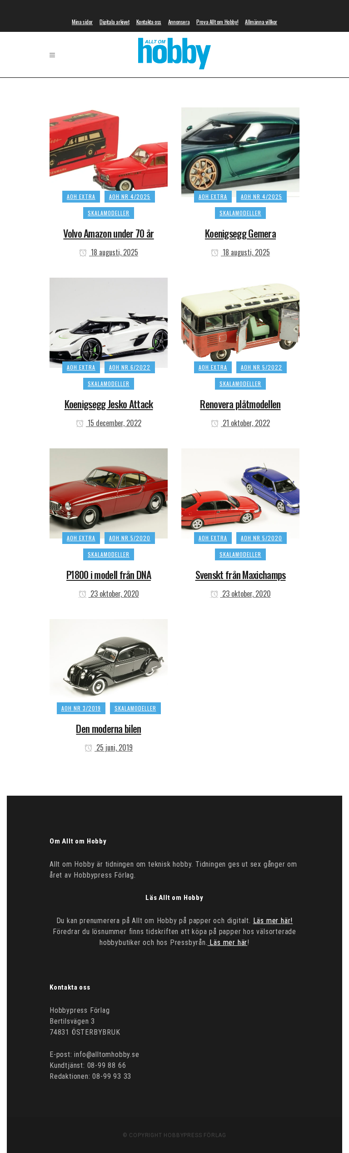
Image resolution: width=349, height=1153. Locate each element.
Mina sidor (82, 21)
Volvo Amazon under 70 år (108, 233)
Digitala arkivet (115, 21)
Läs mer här (228, 942)
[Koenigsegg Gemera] (240, 150)
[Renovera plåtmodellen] (240, 321)
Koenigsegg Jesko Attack (109, 403)
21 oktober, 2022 (245, 422)
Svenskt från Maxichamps (240, 574)
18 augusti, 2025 (113, 252)
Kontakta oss (148, 21)
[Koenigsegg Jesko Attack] (109, 321)
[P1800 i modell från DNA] (109, 492)
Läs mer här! (273, 920)
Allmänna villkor (261, 21)
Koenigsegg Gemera (240, 233)
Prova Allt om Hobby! (217, 21)
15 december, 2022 (113, 422)
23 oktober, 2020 (114, 593)
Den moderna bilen (108, 728)
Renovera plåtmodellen (240, 403)
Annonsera (178, 21)
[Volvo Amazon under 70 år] (109, 150)
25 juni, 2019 (114, 747)
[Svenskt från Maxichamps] (240, 492)
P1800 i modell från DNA (108, 574)
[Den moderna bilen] (109, 662)
